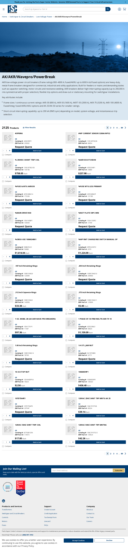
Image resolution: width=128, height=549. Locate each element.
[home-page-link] (12, 9)
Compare (8, 155)
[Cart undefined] (124, 9)
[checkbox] (7, 155)
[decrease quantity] (3, 150)
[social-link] (4, 500)
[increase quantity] (9, 150)
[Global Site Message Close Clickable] (125, 2)
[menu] (3, 9)
